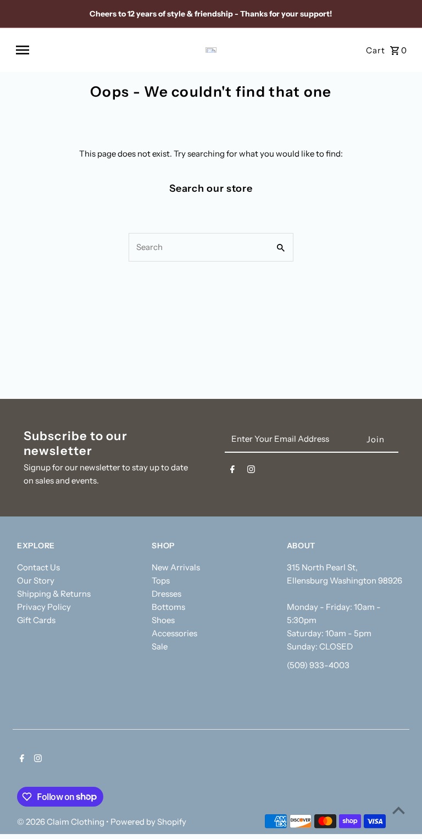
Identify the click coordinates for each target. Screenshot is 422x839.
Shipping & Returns (54, 593)
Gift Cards (36, 620)
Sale (160, 646)
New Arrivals (176, 567)
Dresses (166, 593)
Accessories (174, 633)
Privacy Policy (44, 607)
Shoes (163, 620)
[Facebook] (232, 471)
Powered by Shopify (148, 821)
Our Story (35, 580)
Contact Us (38, 567)
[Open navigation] (88, 50)
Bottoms (168, 607)
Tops (161, 580)
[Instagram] (251, 471)
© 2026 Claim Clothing (61, 821)
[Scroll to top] (398, 810)
